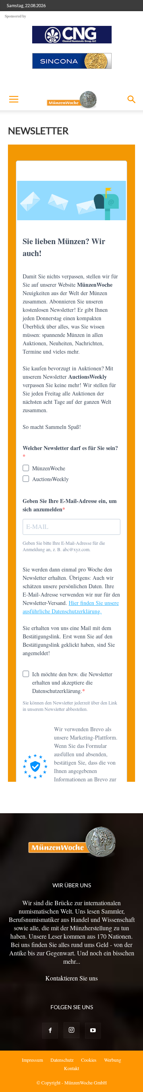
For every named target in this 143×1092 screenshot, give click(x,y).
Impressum (32, 1060)
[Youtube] (93, 1031)
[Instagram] (71, 1030)
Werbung (112, 1060)
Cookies (89, 1060)
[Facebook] (50, 1031)
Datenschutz (61, 1060)
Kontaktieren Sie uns (71, 978)
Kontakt (71, 1068)
